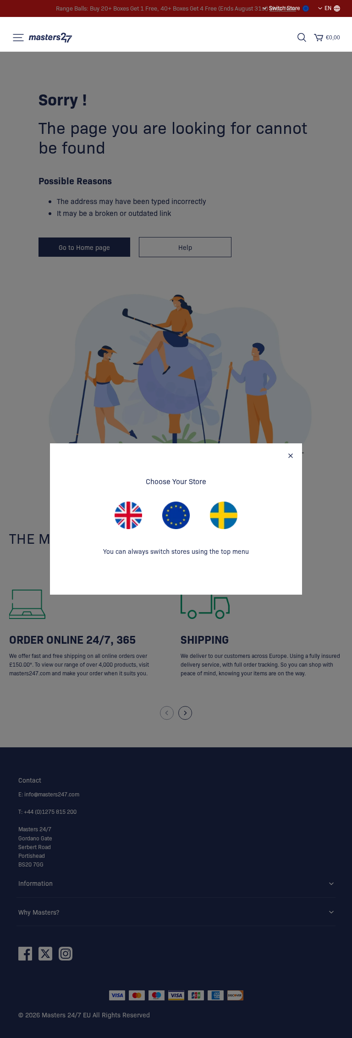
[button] (18, 37)
